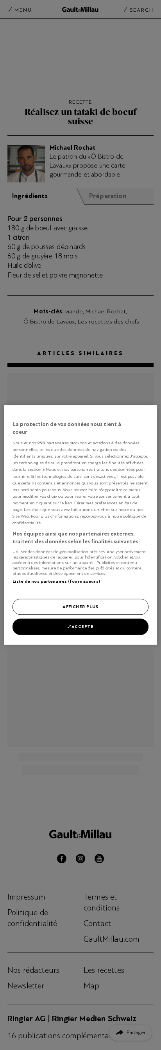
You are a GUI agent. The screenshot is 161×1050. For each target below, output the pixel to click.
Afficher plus (80, 606)
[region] (80, 525)
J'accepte (80, 626)
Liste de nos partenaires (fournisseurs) (56, 581)
